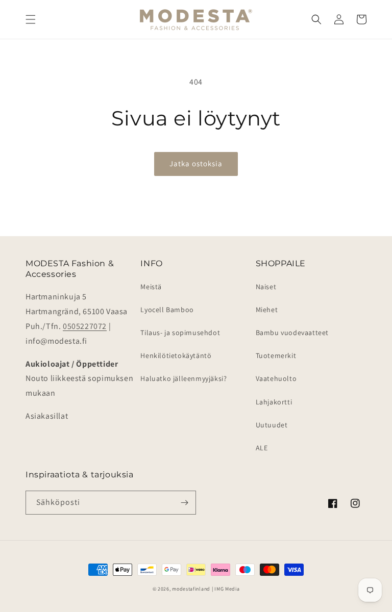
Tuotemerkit (276, 355)
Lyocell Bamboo (166, 309)
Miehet (267, 309)
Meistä (151, 286)
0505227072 (85, 326)
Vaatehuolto (276, 378)
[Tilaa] (184, 503)
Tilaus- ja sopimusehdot (180, 332)
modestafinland (191, 588)
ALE (262, 447)
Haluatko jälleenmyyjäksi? (183, 378)
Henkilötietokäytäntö (175, 355)
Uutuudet (272, 424)
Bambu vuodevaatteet (292, 332)
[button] (30, 19)
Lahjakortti (274, 401)
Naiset (266, 286)
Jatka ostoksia (196, 163)
